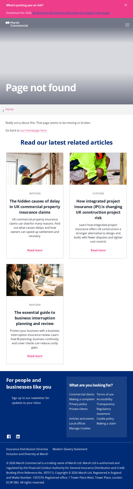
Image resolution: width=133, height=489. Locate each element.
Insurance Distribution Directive (27, 449)
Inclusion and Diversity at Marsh (27, 454)
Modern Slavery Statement (70, 449)
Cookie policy (105, 419)
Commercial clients (81, 394)
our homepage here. (34, 130)
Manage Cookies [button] (80, 428)
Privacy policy (78, 404)
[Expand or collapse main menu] (126, 24)
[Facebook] (8, 437)
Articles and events (81, 419)
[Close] (126, 5)
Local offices (77, 423)
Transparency (106, 404)
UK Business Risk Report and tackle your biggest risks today (71, 13)
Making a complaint (82, 399)
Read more (34, 250)
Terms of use (105, 394)
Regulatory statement (104, 411)
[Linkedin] (17, 437)
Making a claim (106, 423)
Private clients (78, 409)
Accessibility (104, 399)
